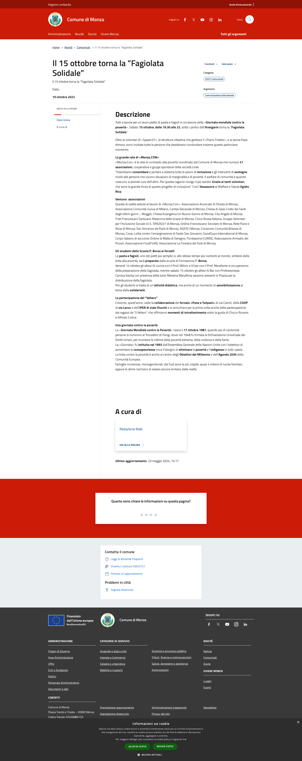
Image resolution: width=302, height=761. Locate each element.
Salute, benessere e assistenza (170, 664)
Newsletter (210, 707)
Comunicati (83, 47)
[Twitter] (192, 19)
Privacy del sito (161, 714)
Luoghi (207, 681)
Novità (68, 47)
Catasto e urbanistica (112, 664)
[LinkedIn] (218, 19)
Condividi (210, 64)
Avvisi (207, 664)
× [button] (298, 722)
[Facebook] (183, 19)
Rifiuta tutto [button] (165, 746)
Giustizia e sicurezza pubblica (169, 651)
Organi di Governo (59, 651)
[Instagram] (209, 19)
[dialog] (151, 740)
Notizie (207, 651)
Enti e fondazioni (58, 670)
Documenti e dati (58, 689)
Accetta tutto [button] (137, 746)
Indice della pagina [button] (67, 108)
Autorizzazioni (160, 670)
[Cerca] (249, 19)
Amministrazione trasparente (169, 707)
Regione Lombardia (59, 4)
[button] (151, 755)
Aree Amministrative (60, 657)
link (184, 739)
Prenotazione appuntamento (117, 707)
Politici (52, 676)
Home (55, 47)
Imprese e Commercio (112, 657)
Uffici (51, 664)
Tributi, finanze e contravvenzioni (171, 657)
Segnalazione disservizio (114, 714)
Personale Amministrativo (63, 683)
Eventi (207, 687)
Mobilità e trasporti (111, 670)
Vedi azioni (227, 64)
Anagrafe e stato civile (113, 651)
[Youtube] (200, 19)
